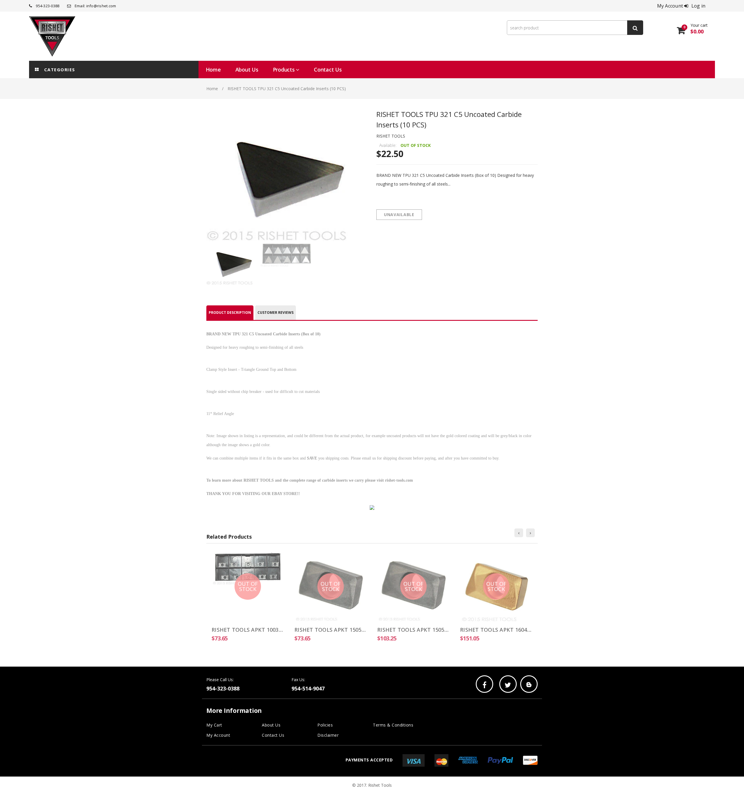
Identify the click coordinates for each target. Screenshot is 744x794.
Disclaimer (328, 735)
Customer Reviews (275, 312)
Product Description (230, 312)
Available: (387, 145)
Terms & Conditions (393, 725)
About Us (271, 725)
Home (212, 88)
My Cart (214, 725)
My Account (218, 735)
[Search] (635, 27)
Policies (325, 725)
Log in (698, 6)
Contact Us (273, 735)
